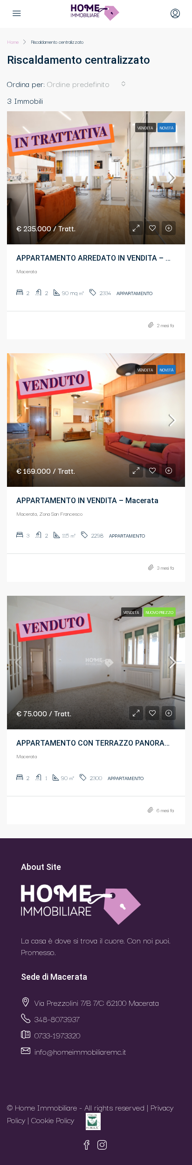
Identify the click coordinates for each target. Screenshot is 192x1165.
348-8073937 (57, 1018)
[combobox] (86, 84)
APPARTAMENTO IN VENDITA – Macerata (87, 500)
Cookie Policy (52, 1120)
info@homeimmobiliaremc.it (80, 1051)
